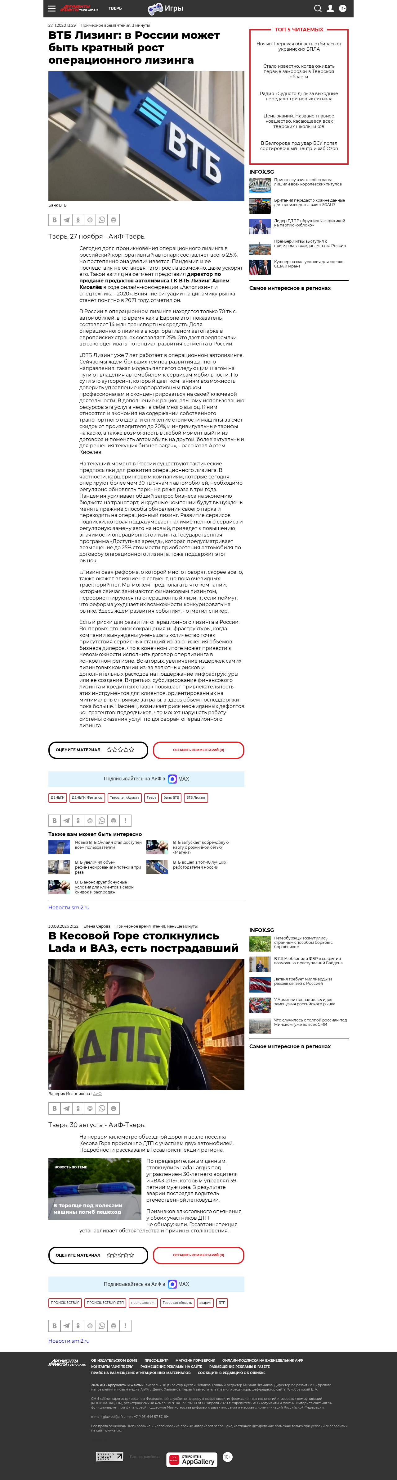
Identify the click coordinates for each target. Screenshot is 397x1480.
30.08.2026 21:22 (63, 926)
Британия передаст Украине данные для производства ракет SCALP (309, 202)
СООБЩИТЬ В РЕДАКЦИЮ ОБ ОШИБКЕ (231, 1373)
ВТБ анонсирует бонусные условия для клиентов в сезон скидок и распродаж (104, 887)
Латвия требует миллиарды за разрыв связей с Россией (303, 981)
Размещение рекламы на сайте (171, 1367)
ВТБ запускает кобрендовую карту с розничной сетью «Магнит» (201, 847)
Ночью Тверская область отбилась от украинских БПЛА (299, 46)
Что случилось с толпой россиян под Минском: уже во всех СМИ (310, 1022)
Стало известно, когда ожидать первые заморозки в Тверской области (299, 72)
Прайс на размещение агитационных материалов (141, 1373)
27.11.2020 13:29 (62, 25)
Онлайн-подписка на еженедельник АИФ (262, 1361)
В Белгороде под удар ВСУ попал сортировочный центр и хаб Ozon (299, 146)
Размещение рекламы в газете (239, 1367)
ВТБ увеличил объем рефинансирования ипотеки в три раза (108, 867)
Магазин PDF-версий (195, 1361)
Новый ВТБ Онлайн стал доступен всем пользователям (108, 845)
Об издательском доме (114, 1361)
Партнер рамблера (144, 1457)
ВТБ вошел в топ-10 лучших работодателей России (199, 865)
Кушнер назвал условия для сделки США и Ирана (309, 264)
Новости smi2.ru (69, 908)
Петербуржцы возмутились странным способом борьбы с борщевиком (303, 942)
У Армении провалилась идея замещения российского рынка (304, 1002)
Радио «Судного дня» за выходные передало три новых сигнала (299, 96)
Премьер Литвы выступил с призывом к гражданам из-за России (310, 243)
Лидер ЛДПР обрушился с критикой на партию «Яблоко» (309, 223)
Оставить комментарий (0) (198, 750)
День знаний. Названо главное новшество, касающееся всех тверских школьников (299, 121)
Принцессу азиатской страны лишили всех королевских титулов (308, 182)
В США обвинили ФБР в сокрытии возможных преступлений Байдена (308, 961)
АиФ (97, 1093)
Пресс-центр (156, 1361)
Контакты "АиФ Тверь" (112, 1367)
